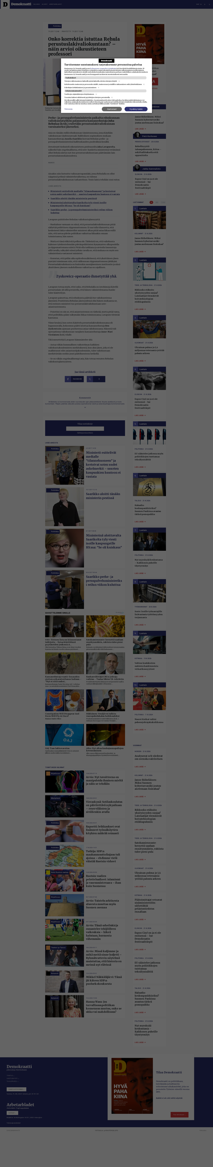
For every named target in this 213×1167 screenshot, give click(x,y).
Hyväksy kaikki (136, 109)
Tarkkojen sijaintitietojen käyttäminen (79, 94)
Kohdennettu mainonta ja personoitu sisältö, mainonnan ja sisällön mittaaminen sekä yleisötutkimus (103, 84)
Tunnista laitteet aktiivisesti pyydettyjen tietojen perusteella (87, 97)
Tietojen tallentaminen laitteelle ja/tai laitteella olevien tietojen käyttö (90, 81)
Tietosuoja (68, 109)
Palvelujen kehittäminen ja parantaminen (80, 88)
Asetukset (112, 109)
